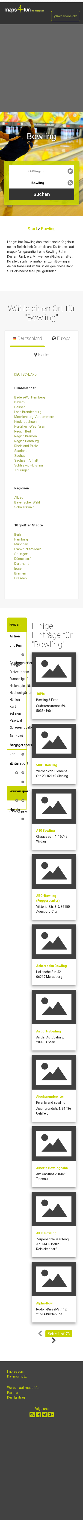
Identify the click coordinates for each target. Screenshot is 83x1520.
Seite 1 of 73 (59, 1334)
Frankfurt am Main (28, 549)
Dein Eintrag (16, 1397)
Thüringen (22, 470)
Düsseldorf (22, 559)
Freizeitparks (19, 672)
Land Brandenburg (27, 412)
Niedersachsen (25, 421)
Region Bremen (25, 436)
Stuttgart (21, 554)
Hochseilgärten (21, 693)
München (21, 544)
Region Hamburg (26, 441)
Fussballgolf (19, 679)
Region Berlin (23, 431)
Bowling (48, 228)
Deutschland (29, 338)
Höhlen (15, 699)
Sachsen (20, 455)
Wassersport (20, 791)
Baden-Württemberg (29, 397)
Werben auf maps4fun (23, 1388)
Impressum (15, 1371)
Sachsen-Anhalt (26, 460)
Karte (43, 354)
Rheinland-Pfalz (26, 446)
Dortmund (21, 563)
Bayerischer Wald (27, 502)
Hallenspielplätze (22, 686)
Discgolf (16, 665)
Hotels (15, 810)
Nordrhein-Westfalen (29, 426)
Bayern (19, 402)
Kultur (14, 763)
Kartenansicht (66, 16)
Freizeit (15, 624)
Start (33, 228)
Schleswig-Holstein (28, 465)
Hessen (20, 407)
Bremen (20, 573)
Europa (63, 338)
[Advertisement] (41, 68)
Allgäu (18, 497)
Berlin (18, 534)
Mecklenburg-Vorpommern (34, 417)
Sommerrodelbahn (23, 727)
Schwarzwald (24, 507)
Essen (19, 568)
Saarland (20, 451)
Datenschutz (17, 1376)
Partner (12, 1392)
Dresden (20, 578)
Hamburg (21, 539)
